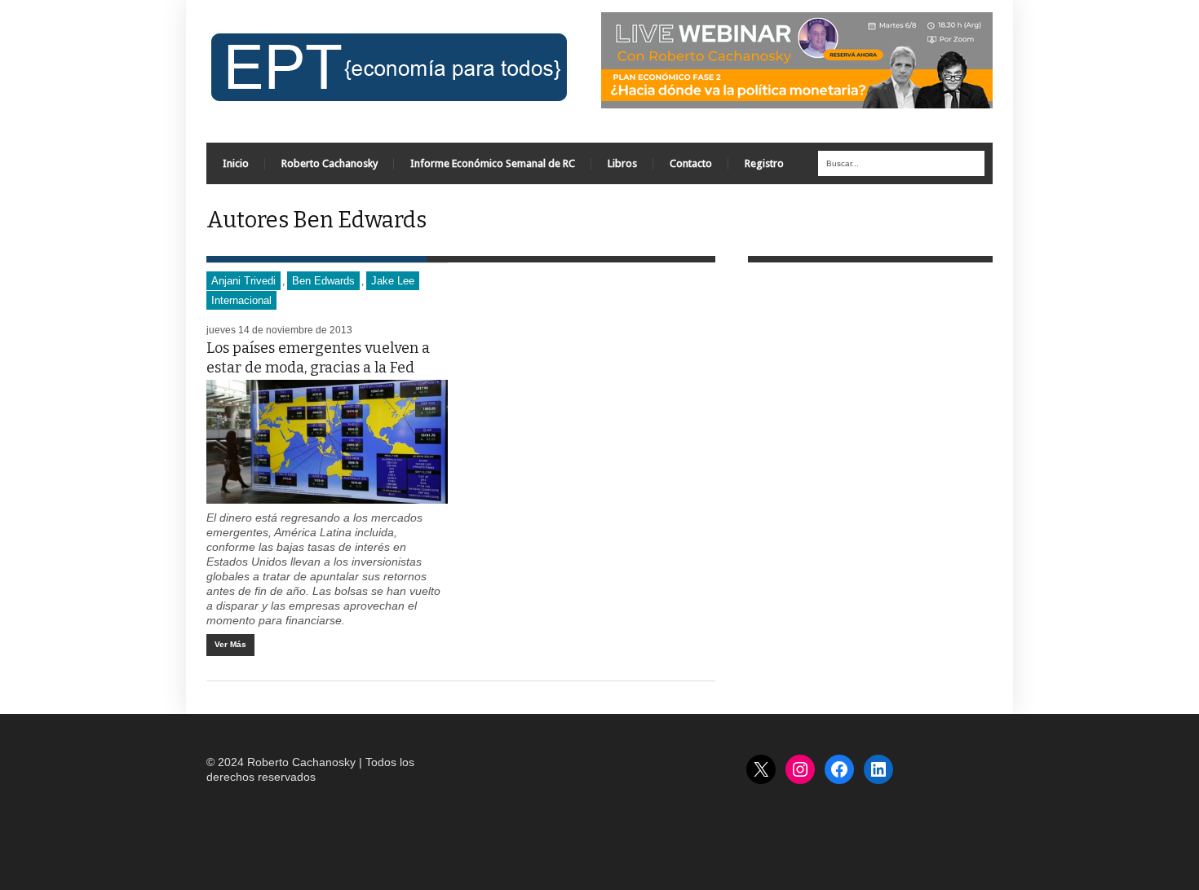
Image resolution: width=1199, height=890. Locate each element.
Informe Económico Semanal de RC (492, 163)
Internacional (241, 300)
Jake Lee (392, 281)
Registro (764, 163)
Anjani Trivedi (243, 281)
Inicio (236, 163)
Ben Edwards (323, 281)
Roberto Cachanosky (329, 163)
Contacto (691, 163)
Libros (622, 163)
